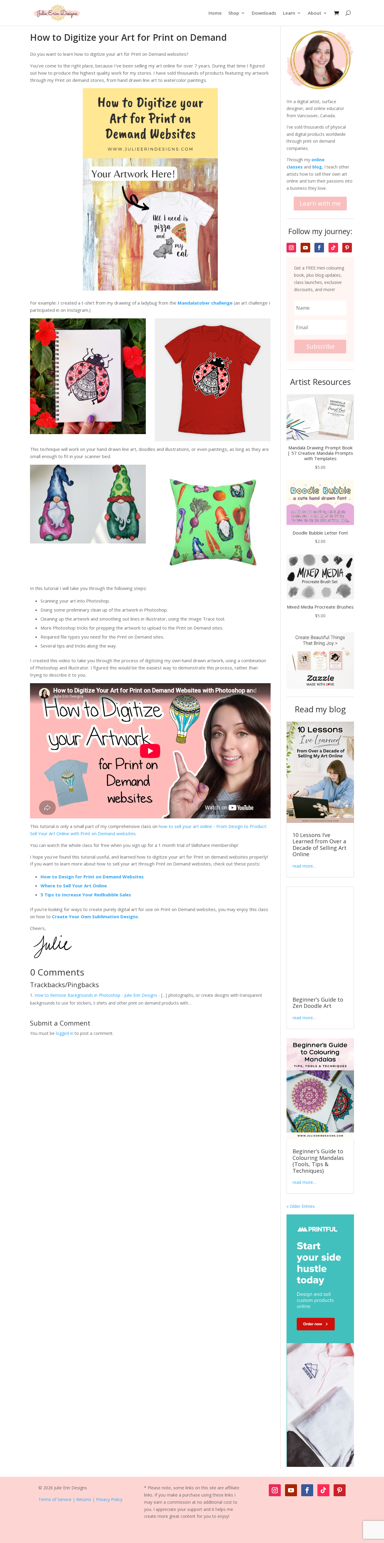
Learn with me (320, 203)
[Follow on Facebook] (319, 247)
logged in (65, 1033)
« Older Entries (300, 1206)
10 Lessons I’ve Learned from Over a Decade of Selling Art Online (319, 844)
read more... (304, 866)
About (314, 13)
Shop (233, 13)
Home (215, 13)
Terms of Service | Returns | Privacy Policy (80, 1499)
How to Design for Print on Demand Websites (92, 877)
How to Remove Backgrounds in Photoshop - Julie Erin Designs (95, 995)
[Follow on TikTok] (333, 247)
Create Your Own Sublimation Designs (95, 916)
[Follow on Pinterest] (347, 247)
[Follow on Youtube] (305, 247)
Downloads (264, 13)
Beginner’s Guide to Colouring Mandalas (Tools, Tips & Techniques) (318, 1161)
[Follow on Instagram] (291, 247)
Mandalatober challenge (205, 303)
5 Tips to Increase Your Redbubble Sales (85, 895)
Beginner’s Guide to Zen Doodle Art (317, 1003)
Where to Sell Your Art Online (73, 886)
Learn (289, 13)
